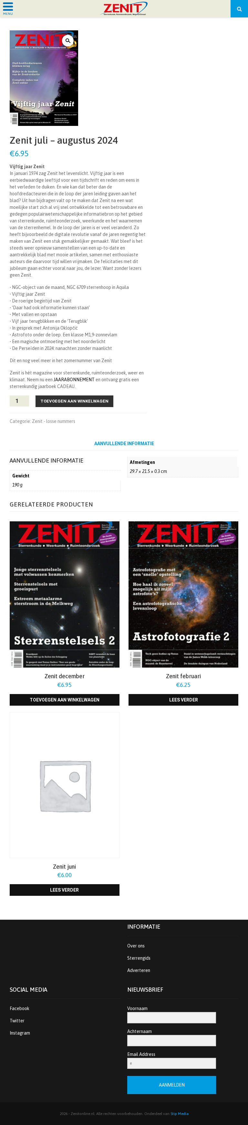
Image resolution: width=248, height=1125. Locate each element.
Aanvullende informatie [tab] (124, 443)
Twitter (17, 1020)
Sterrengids (138, 958)
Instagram (20, 1033)
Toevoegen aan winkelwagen (74, 401)
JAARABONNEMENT (74, 379)
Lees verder (183, 699)
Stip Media (179, 1113)
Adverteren (138, 970)
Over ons (136, 945)
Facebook (19, 1008)
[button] (68, 40)
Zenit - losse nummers (53, 421)
